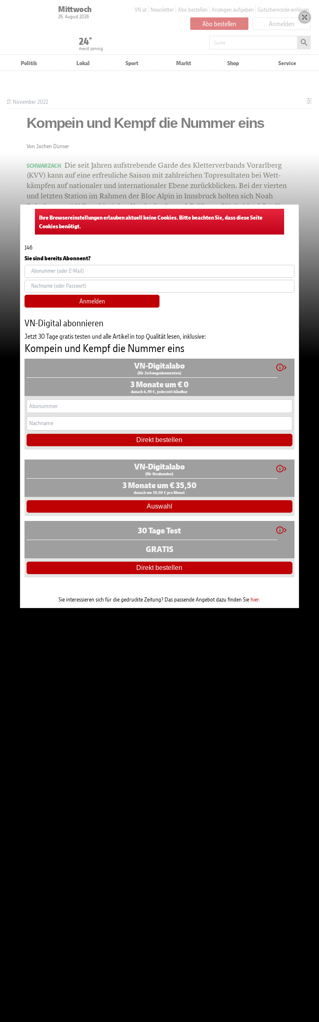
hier (254, 599)
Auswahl (159, 506)
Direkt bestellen (159, 439)
